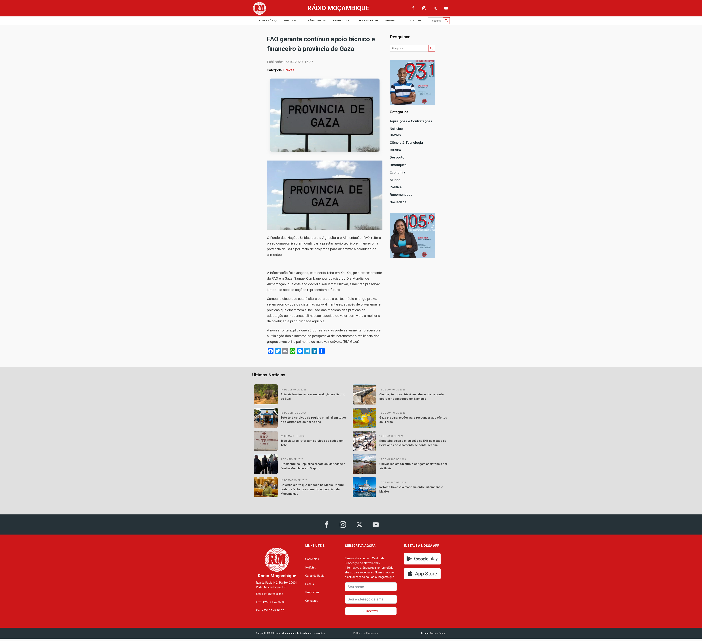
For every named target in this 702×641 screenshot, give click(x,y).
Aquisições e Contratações (411, 121)
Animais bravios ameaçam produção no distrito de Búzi (313, 396)
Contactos (414, 20)
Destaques (398, 165)
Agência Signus (437, 633)
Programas (341, 20)
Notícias (290, 20)
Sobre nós (266, 20)
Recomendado (401, 194)
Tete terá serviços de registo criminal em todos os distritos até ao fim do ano (314, 420)
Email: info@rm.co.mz (269, 594)
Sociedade (398, 202)
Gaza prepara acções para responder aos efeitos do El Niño (413, 420)
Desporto (397, 157)
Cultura (395, 150)
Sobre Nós (312, 559)
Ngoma (390, 20)
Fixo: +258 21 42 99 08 (270, 602)
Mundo (395, 180)
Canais (309, 584)
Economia (397, 172)
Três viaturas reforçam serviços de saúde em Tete (312, 443)
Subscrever (370, 611)
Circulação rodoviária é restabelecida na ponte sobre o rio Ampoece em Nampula (411, 396)
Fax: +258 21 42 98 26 (270, 610)
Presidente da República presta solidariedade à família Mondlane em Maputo (313, 466)
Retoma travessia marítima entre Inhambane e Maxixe (411, 489)
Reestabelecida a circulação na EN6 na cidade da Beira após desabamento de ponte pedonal (412, 443)
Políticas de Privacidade (365, 633)
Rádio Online (317, 20)
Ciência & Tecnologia (406, 142)
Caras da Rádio (367, 20)
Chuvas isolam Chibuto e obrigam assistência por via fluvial (413, 466)
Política (396, 187)
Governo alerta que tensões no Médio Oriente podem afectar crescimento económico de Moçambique (312, 489)
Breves (288, 70)
